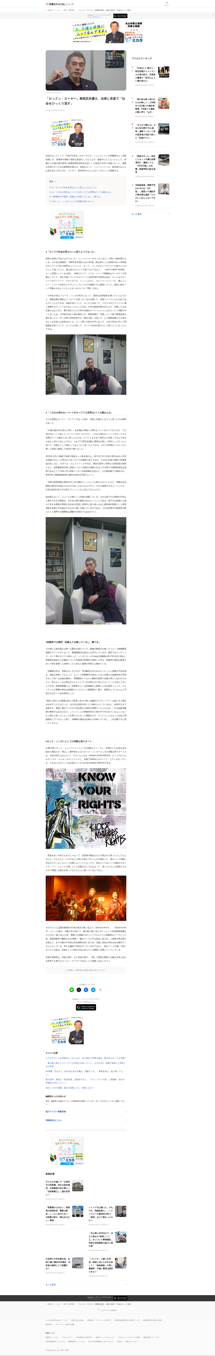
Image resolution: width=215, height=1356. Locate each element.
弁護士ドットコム (54, 10)
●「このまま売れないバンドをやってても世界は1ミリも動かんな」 (82, 192)
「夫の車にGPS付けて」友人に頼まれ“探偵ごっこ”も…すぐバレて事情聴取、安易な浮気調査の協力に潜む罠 (101, 1239)
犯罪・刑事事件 (69, 10)
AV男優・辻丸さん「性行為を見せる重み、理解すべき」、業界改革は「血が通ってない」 (84, 1073)
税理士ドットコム (52, 1337)
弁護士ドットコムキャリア (105, 1337)
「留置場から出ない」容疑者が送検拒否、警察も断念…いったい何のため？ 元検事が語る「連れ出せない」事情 (58, 1214)
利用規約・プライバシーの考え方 (99, 1320)
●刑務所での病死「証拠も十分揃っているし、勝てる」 (77, 196)
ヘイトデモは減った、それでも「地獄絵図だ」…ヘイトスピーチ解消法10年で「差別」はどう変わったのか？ (101, 1214)
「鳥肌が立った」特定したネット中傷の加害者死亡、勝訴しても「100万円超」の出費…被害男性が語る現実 (145, 164)
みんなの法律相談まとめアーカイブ (100, 1341)
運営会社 (49, 1324)
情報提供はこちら (54, 1120)
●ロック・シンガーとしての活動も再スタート (73, 201)
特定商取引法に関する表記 (152, 1320)
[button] (100, 990)
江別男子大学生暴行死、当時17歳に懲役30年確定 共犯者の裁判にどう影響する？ (58, 1263)
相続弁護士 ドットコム (151, 1337)
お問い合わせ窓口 (77, 1320)
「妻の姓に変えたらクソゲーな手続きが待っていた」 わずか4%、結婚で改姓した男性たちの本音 (86, 1064)
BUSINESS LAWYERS (84, 1337)
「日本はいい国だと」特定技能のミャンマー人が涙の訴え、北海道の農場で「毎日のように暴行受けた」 (145, 74)
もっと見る (51, 1284)
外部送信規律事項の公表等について (127, 1320)
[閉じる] (213, 15)
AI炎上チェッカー (132, 1341)
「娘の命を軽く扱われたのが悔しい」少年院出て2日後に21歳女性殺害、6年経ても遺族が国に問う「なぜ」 (145, 105)
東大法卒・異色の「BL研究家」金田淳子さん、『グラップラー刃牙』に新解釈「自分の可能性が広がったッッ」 (85, 1081)
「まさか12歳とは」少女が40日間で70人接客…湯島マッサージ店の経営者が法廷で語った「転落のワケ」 (145, 131)
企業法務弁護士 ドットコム (55, 1341)
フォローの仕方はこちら (94, 17)
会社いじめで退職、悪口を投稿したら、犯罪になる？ (70, 1087)
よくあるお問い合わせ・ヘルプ (57, 1320)
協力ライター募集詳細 (56, 1111)
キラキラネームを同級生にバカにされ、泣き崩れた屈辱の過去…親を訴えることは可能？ (86, 1057)
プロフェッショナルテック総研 (129, 1337)
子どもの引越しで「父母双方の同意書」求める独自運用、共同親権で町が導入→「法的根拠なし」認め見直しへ (58, 1188)
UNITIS (119, 1341)
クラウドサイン (67, 1337)
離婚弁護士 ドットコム (77, 1341)
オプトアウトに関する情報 (65, 1324)
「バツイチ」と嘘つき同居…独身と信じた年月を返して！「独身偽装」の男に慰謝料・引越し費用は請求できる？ (101, 1265)
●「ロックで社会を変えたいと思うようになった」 (75, 187)
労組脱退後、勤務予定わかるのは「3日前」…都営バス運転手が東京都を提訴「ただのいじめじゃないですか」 (145, 193)
